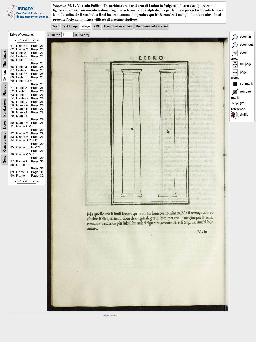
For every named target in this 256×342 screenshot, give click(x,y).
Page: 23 (37, 46)
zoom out (246, 44)
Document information (152, 26)
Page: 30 (37, 161)
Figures (4, 90)
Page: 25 (37, 88)
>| (87, 35)
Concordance (4, 142)
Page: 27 (37, 109)
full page (245, 64)
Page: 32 (37, 175)
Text (55, 26)
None (4, 159)
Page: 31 (37, 168)
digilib (243, 114)
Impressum (110, 315)
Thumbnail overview (118, 26)
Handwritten (4, 108)
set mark (246, 83)
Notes (4, 124)
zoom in (245, 36)
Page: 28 (37, 112)
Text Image (70, 26)
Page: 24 (37, 63)
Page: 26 (37, 95)
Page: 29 (37, 130)
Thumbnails (4, 58)
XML (97, 26)
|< (57, 35)
